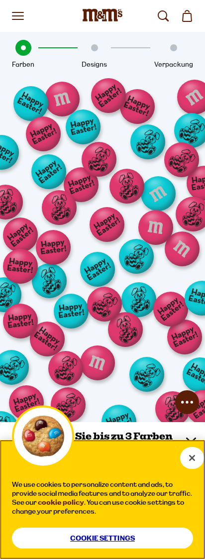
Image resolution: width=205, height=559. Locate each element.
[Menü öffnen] (18, 16)
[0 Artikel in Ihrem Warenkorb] (187, 16)
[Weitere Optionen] (187, 402)
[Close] (192, 458)
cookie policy (61, 502)
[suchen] (163, 16)
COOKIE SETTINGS (102, 538)
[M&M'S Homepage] (102, 15)
